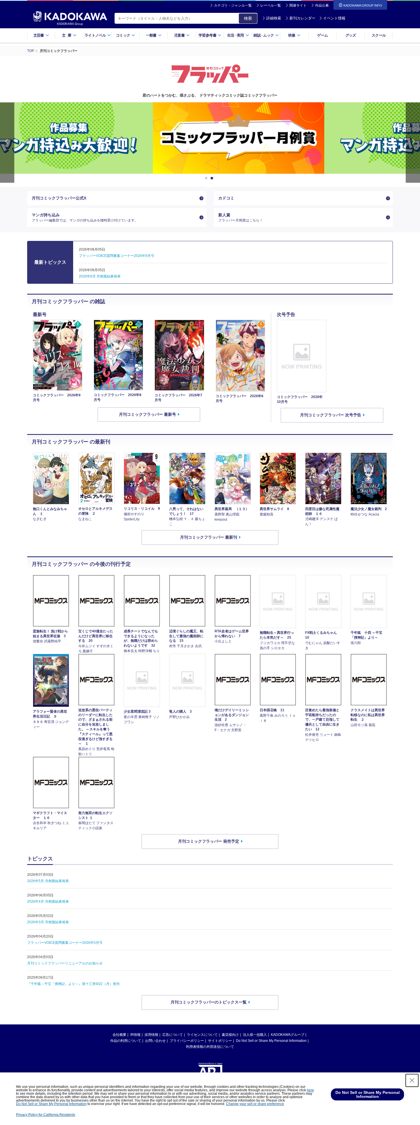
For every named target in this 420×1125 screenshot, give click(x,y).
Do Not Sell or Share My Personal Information (271, 1040)
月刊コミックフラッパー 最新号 (147, 414)
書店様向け (230, 1035)
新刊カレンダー (302, 18)
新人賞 (240, 217)
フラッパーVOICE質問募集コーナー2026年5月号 (65, 943)
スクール (379, 35)
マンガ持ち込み (85, 217)
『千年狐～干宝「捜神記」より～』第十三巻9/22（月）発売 (73, 984)
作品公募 (322, 5)
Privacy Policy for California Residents (45, 1115)
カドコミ (226, 198)
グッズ (350, 35)
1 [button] (207, 178)
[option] (210, 138)
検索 (248, 18)
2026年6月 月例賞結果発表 (100, 276)
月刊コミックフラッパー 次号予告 (330, 415)
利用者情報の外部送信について (210, 1047)
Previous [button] (7, 142)
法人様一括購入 (255, 1035)
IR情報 (135, 1035)
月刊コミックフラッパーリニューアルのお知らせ (65, 963)
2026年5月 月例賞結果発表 (48, 881)
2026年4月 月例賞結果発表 (48, 902)
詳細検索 (273, 18)
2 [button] (213, 178)
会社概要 (119, 1035)
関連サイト (298, 5)
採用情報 (151, 1035)
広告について (172, 1035)
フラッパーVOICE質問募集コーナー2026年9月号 (116, 256)
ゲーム (322, 35)
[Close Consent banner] (412, 1080)
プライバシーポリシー (187, 1041)
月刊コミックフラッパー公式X (59, 198)
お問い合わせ (155, 1041)
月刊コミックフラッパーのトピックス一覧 (209, 1002)
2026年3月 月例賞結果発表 (48, 922)
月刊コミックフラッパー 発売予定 (208, 841)
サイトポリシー (220, 1041)
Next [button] (413, 142)
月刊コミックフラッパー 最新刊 (208, 537)
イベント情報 (334, 18)
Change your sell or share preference (255, 1104)
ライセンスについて (202, 1035)
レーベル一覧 (270, 5)
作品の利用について (125, 1041)
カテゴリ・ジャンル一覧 (233, 5)
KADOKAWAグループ (287, 1035)
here (310, 1090)
